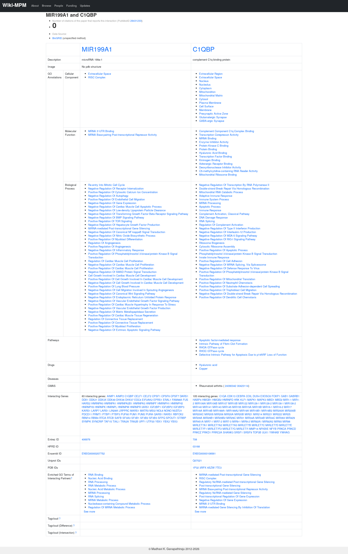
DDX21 (93, 400)
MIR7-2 (218, 421)
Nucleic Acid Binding (100, 478)
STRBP (181, 418)
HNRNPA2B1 (124, 403)
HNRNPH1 (163, 403)
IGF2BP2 (167, 407)
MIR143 (217, 407)
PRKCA (281, 429)
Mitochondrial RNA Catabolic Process (221, 192)
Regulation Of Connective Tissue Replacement (115, 319)
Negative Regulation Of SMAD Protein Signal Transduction (122, 272)
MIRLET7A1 (200, 425)
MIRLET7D (271, 425)
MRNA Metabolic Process (103, 500)
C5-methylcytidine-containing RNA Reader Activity (228, 171)
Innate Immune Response (214, 257)
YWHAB (274, 432)
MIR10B (233, 403)
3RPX (203, 467)
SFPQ (161, 418)
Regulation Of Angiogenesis (104, 243)
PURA (149, 414)
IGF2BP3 (178, 407)
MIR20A (229, 414)
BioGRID (57, 38)
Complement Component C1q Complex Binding (226, 131)
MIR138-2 (290, 403)
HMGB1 (206, 400)
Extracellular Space (99, 74)
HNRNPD (227, 400)
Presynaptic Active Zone (213, 113)
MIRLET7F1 (200, 429)
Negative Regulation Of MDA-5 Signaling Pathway (228, 235)
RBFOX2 (178, 414)
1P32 (196, 467)
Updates (85, 5)
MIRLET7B (244, 425)
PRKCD (291, 429)
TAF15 (108, 421)
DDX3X (102, 400)
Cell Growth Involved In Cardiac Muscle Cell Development (122, 275)
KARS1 (86, 410)
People (58, 5)
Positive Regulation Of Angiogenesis (109, 246)
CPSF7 (175, 396)
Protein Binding (208, 149)
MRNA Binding (207, 138)
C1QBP (203, 48)
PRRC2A (217, 432)
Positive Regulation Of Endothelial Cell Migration (116, 199)
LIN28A (113, 410)
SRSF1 (238, 432)
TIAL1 (116, 421)
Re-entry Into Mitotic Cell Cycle (106, 185)
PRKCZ (197, 432)
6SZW (210, 467)
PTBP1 (106, 414)
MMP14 (253, 429)
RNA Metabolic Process (102, 485)
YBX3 (174, 421)
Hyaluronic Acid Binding (213, 153)
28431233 (136, 20)
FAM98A (177, 400)
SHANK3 (228, 432)
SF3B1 (135, 418)
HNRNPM (123, 407)
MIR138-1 (278, 403)
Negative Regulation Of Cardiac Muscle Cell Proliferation (121, 264)
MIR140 (197, 407)
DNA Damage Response (213, 217)
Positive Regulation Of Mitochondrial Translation (227, 279)
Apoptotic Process (210, 206)
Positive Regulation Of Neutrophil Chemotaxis (226, 283)
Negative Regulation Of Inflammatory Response (116, 250)
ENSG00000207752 (93, 453)
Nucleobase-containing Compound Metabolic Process (119, 503)
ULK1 (265, 432)
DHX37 (129, 400)
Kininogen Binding (209, 160)
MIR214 (257, 414)
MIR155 (236, 407)
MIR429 (290, 418)
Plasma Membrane (210, 103)
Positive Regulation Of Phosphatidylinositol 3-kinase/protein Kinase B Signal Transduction (132, 255)
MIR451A (198, 421)
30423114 (242, 386)
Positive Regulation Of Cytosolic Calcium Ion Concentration (123, 192)
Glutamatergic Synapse (213, 117)
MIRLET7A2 (215, 425)
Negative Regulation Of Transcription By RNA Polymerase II (234, 185)
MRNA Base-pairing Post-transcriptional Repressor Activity (122, 135)
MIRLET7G (229, 429)
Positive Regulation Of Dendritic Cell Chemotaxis (227, 297)
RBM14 (86, 418)
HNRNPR (135, 407)
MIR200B (290, 410)
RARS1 (168, 414)
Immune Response (210, 210)
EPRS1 (157, 400)
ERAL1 (167, 400)
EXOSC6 (265, 396)
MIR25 (286, 414)
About (35, 5)
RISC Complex (97, 77)
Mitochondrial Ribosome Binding (218, 174)
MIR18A (197, 410)
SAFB (118, 418)
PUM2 (141, 414)
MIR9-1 (236, 421)
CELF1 (138, 396)
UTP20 (150, 421)
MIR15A (247, 407)
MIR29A (197, 418)
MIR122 (243, 403)
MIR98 (286, 421)
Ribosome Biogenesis (212, 243)
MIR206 (218, 414)
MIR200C (198, 414)
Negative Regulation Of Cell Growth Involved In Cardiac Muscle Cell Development (135, 283)
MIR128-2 (266, 403)
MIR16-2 (278, 407)
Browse (46, 5)
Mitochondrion (207, 92)
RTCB (110, 418)
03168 (196, 446)
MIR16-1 (267, 407)
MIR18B (207, 410)
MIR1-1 (287, 400)
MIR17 (288, 407)
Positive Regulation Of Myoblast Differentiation (115, 239)
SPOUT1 (171, 418)
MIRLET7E (285, 425)
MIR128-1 (254, 403)
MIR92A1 (256, 421)
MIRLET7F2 (215, 429)
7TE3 (218, 467)
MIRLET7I (242, 429)
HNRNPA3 (139, 403)
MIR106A (200, 403)
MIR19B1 (255, 410)
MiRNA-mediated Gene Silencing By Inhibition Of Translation (234, 507)
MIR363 (280, 418)
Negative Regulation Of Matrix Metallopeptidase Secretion (122, 312)
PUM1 (133, 414)
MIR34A (250, 418)
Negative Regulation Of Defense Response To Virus (229, 268)
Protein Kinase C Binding (213, 145)
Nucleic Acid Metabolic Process (106, 489)
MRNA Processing (210, 203)
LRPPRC (124, 410)
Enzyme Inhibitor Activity (214, 142)
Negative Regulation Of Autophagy (108, 196)
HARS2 (86, 403)
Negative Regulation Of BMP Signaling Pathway (116, 217)
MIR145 (226, 407)
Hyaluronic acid (208, 365)
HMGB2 (217, 400)
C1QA (222, 396)
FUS (185, 400)
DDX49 (111, 400)
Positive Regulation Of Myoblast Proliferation (114, 326)
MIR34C (270, 418)
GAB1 (284, 396)
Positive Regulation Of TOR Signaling (110, 221)
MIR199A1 (97, 48)
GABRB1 (294, 396)
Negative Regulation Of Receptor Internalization (116, 188)
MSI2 (152, 410)
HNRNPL (112, 407)
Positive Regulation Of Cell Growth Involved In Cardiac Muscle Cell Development (135, 279)
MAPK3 (261, 400)
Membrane (205, 110)
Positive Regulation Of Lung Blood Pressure (114, 286)
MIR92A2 (267, 421)
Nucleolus (205, 84)
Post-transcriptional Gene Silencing (219, 485)
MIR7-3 (227, 421)
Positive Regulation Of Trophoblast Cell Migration (227, 290)
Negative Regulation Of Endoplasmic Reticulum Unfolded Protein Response (132, 297)
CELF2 (147, 396)
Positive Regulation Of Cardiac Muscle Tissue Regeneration (123, 315)
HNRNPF (151, 403)
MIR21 (248, 414)
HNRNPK (100, 407)
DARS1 (184, 396)
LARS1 (104, 410)
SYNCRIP (97, 421)
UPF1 (142, 421)
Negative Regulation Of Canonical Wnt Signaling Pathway (121, 293)
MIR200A (278, 410)
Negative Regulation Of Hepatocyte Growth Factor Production (124, 225)
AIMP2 (120, 396)
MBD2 (278, 400)
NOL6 (159, 410)
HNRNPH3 (88, 407)
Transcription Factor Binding (215, 156)
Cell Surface (206, 106)
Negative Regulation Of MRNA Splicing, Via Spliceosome (232, 264)
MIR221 (267, 414)
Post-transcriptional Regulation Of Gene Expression (229, 496)
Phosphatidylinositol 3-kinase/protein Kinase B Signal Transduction (238, 254)
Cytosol (203, 99)
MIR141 (207, 407)
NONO (168, 410)
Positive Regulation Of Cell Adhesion (220, 261)
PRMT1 (97, 414)
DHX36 (120, 400)
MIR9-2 (245, 421)
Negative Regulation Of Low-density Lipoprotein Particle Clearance (127, 210)
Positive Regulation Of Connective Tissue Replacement (120, 322)
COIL (249, 396)
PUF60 (125, 414)
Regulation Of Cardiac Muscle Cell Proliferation (115, 261)
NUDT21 (177, 410)
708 (195, 439)
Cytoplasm (205, 88)
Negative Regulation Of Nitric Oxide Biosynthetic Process (121, 235)
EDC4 (137, 400)
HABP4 (197, 400)
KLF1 (243, 400)
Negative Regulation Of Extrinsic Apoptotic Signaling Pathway (124, 330)
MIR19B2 (266, 410)
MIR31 (240, 418)
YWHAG (285, 432)
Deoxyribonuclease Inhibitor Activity (220, 167)
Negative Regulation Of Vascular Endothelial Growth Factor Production (129, 308)
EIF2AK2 (147, 400)
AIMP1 (111, 396)
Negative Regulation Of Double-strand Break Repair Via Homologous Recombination (248, 293)
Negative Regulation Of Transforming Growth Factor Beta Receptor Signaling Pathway (138, 214)
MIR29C (231, 418)
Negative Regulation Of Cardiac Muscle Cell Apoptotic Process (125, 206)
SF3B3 (153, 418)
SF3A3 (126, 418)
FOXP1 (276, 396)
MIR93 (278, 421)
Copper (203, 368)
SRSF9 (247, 432)
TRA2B (134, 421)
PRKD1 (206, 432)
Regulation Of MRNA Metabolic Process (111, 507)
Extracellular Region (211, 74)
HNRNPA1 (110, 403)
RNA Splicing (207, 221)
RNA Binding (95, 474)
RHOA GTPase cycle (211, 347)
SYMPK (86, 421)
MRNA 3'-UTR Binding (101, 131)
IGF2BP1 (155, 407)
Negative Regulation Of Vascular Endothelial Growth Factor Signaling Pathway (133, 301)
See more (89, 511)
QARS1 (158, 414)
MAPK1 (251, 400)
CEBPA (240, 396)
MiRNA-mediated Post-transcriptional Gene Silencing (119, 228)
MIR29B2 (220, 418)
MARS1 (134, 410)
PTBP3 (116, 414)
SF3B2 (144, 418)
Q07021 (197, 460)
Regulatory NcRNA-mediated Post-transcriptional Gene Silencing (236, 482)
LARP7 (95, 410)
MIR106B (212, 403)
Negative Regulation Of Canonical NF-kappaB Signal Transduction (126, 232)
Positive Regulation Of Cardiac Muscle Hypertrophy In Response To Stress (132, 304)
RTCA (102, 418)
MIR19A (244, 410)
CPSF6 (165, 396)
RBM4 (94, 418)
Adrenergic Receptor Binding (215, 164)
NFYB (273, 429)
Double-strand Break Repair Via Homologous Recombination (234, 188)
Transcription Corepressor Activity (219, 135)
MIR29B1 (208, 418)
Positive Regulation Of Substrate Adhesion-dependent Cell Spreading (239, 286)
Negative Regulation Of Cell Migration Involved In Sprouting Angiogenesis (131, 290)
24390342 (230, 386)
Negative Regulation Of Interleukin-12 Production (227, 232)
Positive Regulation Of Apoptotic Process (223, 250)
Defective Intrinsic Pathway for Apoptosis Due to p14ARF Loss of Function (243, 354)
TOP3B (257, 432)
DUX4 (256, 396)
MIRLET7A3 (230, 425)
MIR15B (257, 407)
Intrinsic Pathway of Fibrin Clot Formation (223, 344)
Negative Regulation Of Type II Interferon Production (229, 228)
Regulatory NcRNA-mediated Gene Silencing (225, 493)
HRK (236, 400)
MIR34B (260, 418)
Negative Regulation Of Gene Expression (112, 203)
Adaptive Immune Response (215, 196)
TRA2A (124, 421)
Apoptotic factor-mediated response (219, 340)
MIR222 (277, 414)
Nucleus (204, 81)
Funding (71, 5)
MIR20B (239, 414)
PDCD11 (87, 414)
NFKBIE (264, 429)
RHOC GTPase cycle (211, 351)
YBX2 (166, 421)
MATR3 (144, 410)
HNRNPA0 (97, 403)
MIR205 (208, 414)
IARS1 (145, 407)
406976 (86, 439)
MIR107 (222, 403)
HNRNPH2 (177, 403)
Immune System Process (214, 199)
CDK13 (231, 396)
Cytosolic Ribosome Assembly (217, 246)
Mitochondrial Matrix (211, 95)
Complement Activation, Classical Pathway (224, 214)
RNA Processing (98, 482)
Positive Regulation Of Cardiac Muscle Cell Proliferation (120, 268)
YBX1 (158, 421)
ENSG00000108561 (204, 453)
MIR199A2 (232, 410)
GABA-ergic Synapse (211, 121)
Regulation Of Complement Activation (221, 225)
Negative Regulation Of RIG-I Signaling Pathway (227, 239)
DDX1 (85, 400)
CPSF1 (156, 396)
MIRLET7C (258, 425)
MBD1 (270, 400)
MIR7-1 (208, 421)
